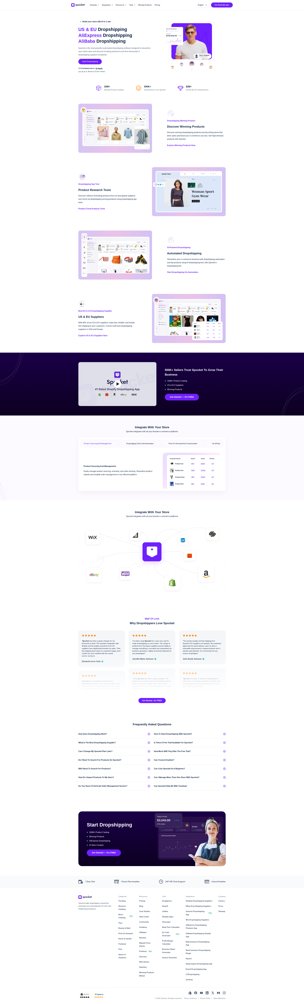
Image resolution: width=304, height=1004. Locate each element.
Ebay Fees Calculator (171, 927)
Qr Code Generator (166, 933)
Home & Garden (125, 939)
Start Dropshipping (90, 62)
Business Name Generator (168, 950)
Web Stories (144, 962)
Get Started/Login (222, 5)
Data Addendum (220, 998)
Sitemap (221, 911)
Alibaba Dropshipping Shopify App (198, 935)
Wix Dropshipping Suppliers (197, 920)
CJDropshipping (192, 974)
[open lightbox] (117, 384)
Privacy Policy (205, 998)
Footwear (122, 944)
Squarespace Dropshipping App (199, 964)
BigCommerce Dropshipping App (197, 943)
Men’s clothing (122, 916)
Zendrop (189, 980)
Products (143, 951)
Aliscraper (166, 922)
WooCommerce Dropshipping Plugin (198, 951)
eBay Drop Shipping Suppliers (198, 906)
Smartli (165, 906)
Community (144, 922)
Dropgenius (167, 901)
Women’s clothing (122, 907)
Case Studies (144, 911)
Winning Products (145, 5)
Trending (122, 901)
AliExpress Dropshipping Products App (196, 926)
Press (220, 906)
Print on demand (125, 933)
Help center (144, 917)
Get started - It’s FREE (152, 701)
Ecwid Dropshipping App (196, 969)
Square (189, 959)
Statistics (143, 967)
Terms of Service (190, 998)
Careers (221, 901)
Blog (141, 906)
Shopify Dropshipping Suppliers (199, 901)
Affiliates (143, 932)
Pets (120, 949)
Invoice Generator (169, 958)
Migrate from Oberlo (144, 944)
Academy (143, 927)
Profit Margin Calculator (167, 942)
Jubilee (165, 911)
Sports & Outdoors (122, 956)
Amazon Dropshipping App (195, 912)
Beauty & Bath (124, 928)
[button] (94, 5)
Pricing (157, 5)
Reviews (142, 938)
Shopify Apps (167, 917)
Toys (120, 923)
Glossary (143, 957)
